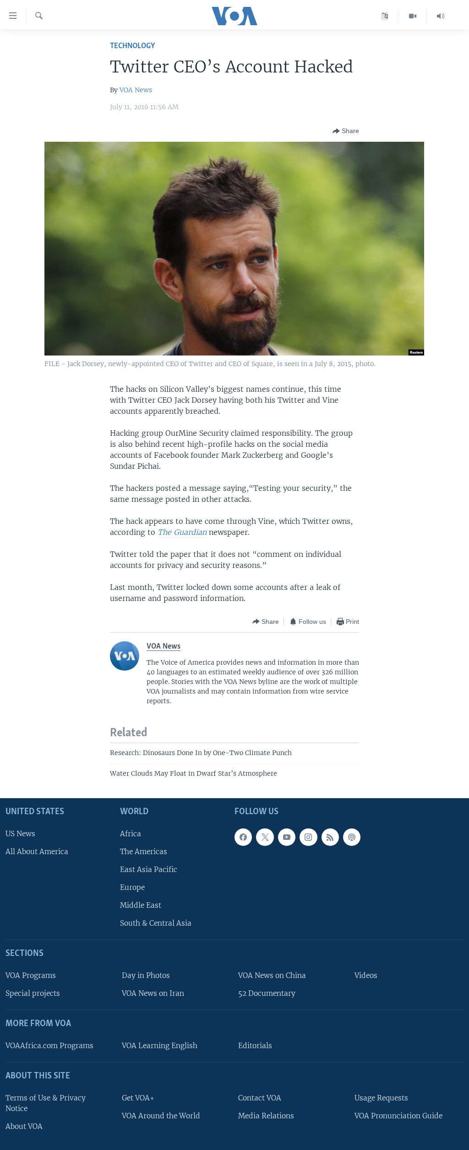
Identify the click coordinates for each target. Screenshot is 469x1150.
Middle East (140, 905)
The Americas (143, 851)
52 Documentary (266, 993)
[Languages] (385, 16)
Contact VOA (259, 1098)
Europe (132, 887)
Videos (365, 975)
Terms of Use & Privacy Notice (45, 1103)
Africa (130, 833)
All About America (36, 851)
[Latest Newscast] (440, 16)
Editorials (255, 1045)
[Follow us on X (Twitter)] (264, 837)
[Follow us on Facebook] (243, 837)
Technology (132, 46)
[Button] (346, 131)
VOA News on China (272, 975)
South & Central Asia (155, 923)
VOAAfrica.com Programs (49, 1045)
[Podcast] (351, 837)
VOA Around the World (161, 1115)
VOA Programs (30, 975)
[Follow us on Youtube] (286, 837)
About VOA (24, 1126)
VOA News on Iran (153, 993)
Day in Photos (146, 975)
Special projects (32, 993)
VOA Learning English (159, 1045)
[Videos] (413, 16)
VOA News (136, 90)
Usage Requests (381, 1098)
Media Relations (266, 1115)
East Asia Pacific (148, 869)
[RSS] (330, 837)
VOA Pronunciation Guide (398, 1115)
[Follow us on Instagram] (308, 837)
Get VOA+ (138, 1098)
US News (20, 833)
